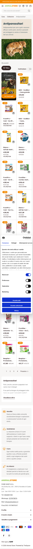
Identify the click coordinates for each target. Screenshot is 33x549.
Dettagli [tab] (13, 243)
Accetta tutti (16, 300)
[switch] (28, 280)
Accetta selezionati (16, 305)
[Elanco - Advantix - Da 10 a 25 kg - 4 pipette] (24, 228)
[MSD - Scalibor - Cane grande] (24, 80)
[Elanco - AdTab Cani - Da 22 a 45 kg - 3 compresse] (24, 198)
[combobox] (16, 11)
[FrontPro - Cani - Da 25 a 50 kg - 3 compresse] (8, 108)
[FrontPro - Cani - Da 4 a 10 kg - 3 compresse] (8, 197)
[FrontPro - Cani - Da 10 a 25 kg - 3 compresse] (8, 167)
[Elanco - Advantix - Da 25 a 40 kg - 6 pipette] (8, 318)
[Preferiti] (20, 6)
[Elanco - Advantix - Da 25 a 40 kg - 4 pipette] (8, 228)
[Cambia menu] (2, 6)
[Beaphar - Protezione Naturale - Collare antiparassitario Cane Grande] (8, 349)
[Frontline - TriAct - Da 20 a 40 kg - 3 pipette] (24, 318)
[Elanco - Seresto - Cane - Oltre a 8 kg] (24, 137)
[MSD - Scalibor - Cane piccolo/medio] (24, 108)
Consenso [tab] (5, 243)
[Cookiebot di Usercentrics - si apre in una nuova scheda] (23, 238)
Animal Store (11, 545)
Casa (3, 17)
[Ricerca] (29, 11)
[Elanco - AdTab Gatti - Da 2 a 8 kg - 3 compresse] (8, 138)
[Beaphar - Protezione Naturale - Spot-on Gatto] (24, 349)
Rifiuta (16, 310)
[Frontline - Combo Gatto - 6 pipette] (24, 168)
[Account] (23, 6)
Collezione (10, 17)
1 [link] (6, 371)
